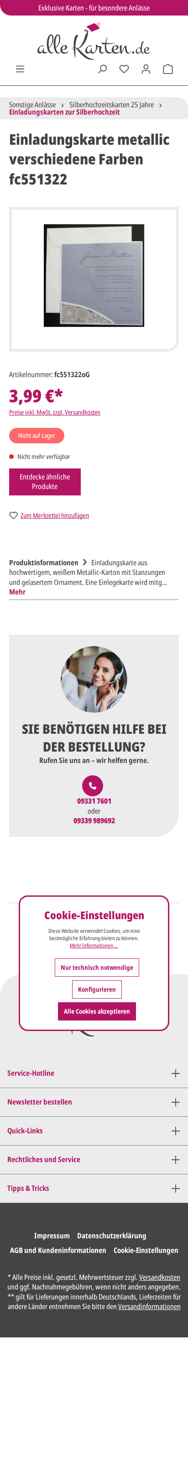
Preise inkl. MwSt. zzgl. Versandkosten (54, 412)
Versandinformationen (149, 1306)
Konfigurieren (97, 989)
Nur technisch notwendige (97, 967)
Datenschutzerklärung (111, 1236)
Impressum (52, 1236)
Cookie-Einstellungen (146, 1250)
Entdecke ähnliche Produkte (45, 482)
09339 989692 (94, 821)
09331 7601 (94, 801)
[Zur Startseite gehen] (94, 41)
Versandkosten (159, 1277)
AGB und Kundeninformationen (58, 1250)
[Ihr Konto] (146, 69)
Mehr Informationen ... (94, 945)
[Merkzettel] (124, 69)
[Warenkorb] (168, 69)
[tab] (91, 576)
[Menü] (20, 69)
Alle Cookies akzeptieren (97, 1011)
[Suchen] (102, 69)
